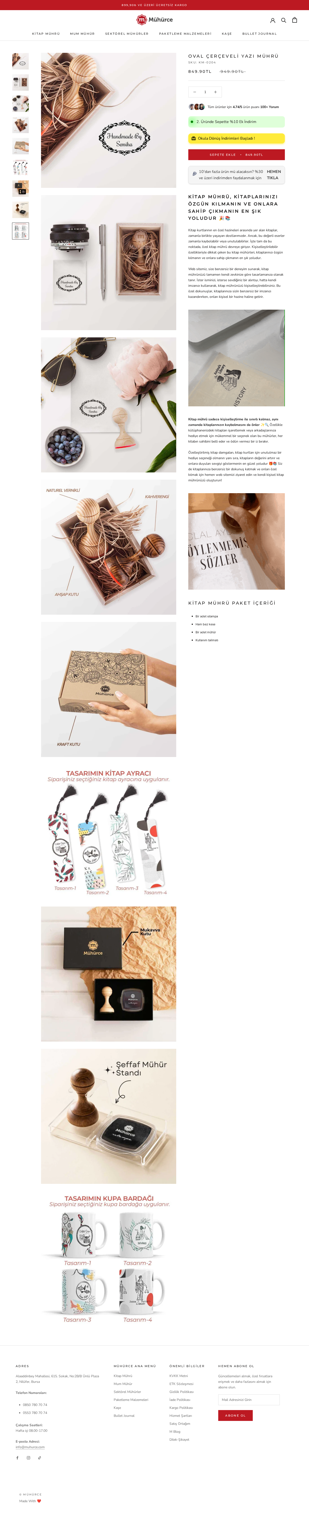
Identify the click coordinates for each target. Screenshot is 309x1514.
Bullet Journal (259, 33)
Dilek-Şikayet (179, 1439)
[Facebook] (17, 1457)
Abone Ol (235, 1415)
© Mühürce (30, 1494)
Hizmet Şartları (180, 1415)
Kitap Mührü (46, 33)
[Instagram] (28, 1457)
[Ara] (283, 19)
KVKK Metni (178, 1376)
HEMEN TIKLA (274, 175)
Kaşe (227, 33)
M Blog (174, 1431)
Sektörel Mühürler (127, 33)
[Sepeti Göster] (294, 20)
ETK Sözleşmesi (181, 1384)
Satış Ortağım (179, 1423)
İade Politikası (179, 1400)
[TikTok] (39, 1457)
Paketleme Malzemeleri (185, 33)
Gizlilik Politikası (181, 1392)
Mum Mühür (82, 33)
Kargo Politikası (181, 1407)
